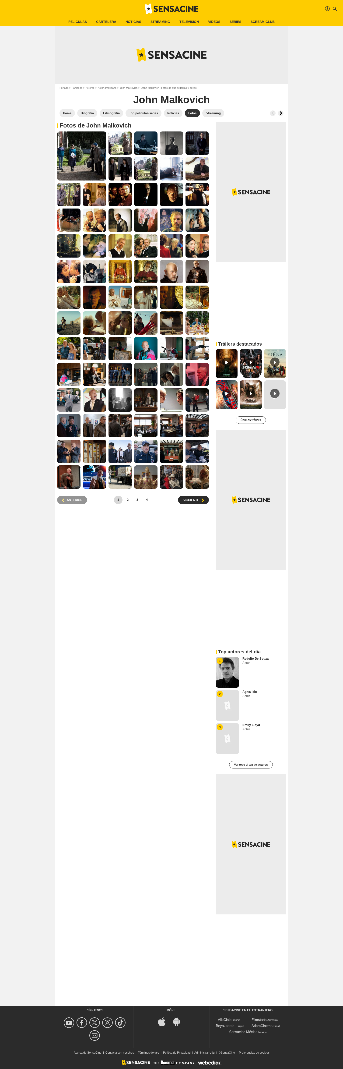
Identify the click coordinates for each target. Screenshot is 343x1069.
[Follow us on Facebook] (82, 1022)
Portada (64, 87)
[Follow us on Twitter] (95, 1022)
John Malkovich (128, 87)
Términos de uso (148, 1052)
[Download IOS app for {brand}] (164, 1021)
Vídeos (214, 22)
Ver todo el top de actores (251, 764)
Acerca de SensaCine (88, 1052)
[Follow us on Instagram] (108, 1022)
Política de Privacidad (177, 1052)
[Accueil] (171, 9)
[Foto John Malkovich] (81, 156)
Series (235, 22)
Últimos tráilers (251, 420)
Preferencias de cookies (254, 1052)
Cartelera (106, 22)
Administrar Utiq (204, 1052)
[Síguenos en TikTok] (121, 1022)
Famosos (77, 87)
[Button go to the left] (273, 113)
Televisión (189, 22)
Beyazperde (225, 1026)
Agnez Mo (249, 692)
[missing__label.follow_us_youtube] (70, 1022)
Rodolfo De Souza (255, 658)
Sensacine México (243, 1032)
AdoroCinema (262, 1026)
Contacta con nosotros (119, 1052)
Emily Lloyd (251, 725)
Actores (90, 87)
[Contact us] (95, 1035)
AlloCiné (224, 1020)
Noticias (133, 22)
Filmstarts (259, 1020)
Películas (77, 22)
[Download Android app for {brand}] (179, 1021)
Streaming (160, 22)
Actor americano (107, 87)
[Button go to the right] (281, 113)
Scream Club (263, 22)
